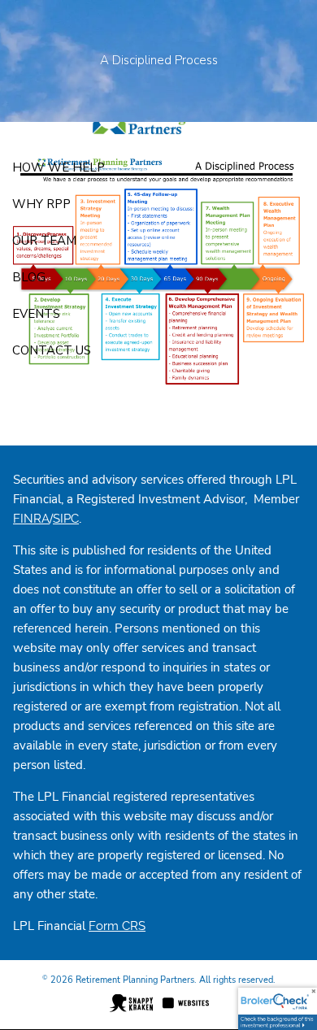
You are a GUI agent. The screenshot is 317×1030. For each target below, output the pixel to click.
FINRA (31, 518)
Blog (29, 277)
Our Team (44, 241)
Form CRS (117, 926)
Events (36, 314)
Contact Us (51, 350)
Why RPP (41, 204)
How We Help (58, 167)
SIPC (66, 518)
